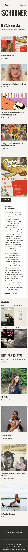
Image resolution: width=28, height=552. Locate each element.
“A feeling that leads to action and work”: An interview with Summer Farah (12, 144)
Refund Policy (18, 547)
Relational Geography (6, 435)
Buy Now (15, 294)
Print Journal (5, 17)
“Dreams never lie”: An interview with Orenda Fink (13, 84)
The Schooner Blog (7, 20)
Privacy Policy (8, 547)
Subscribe (18, 20)
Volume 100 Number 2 (10, 209)
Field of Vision (4, 397)
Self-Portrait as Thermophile (8, 514)
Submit (17, 17)
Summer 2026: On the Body (7, 55)
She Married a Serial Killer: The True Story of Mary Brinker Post (13, 475)
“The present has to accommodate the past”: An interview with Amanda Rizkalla (12, 114)
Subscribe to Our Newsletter (14, 532)
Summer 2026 (8, 206)
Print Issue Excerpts (11, 355)
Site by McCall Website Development (13, 549)
